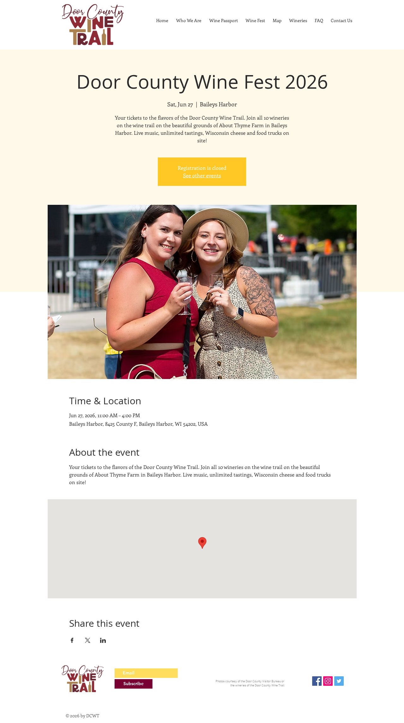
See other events (202, 175)
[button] (298, 20)
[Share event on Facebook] (72, 640)
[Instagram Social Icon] (328, 681)
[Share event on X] (88, 640)
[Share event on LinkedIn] (103, 640)
